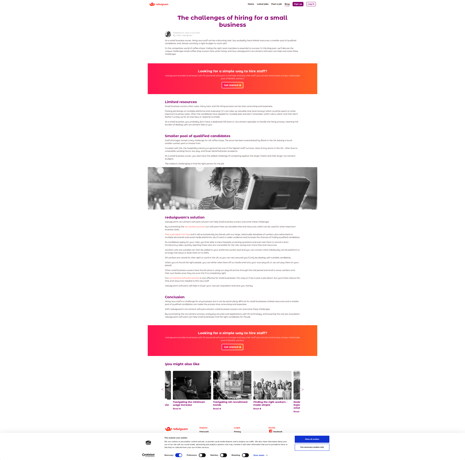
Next (302, 389)
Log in (311, 4)
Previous (162, 389)
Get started (231, 85)
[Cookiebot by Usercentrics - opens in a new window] (148, 455)
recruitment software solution (184, 278)
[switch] (202, 455)
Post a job (276, 4)
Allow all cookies (312, 439)
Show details (258, 455)
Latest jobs (262, 4)
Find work (204, 432)
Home (251, 4)
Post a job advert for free (177, 234)
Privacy (237, 432)
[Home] (160, 4)
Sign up (298, 4)
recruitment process (195, 227)
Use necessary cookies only (312, 447)
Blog (287, 4)
